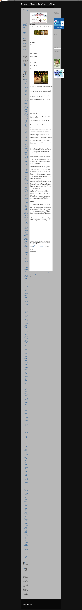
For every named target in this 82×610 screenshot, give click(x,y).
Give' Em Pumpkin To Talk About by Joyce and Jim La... (26, 467)
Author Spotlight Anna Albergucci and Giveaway (26, 270)
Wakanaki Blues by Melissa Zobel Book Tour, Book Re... (26, 455)
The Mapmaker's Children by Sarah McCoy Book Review (26, 436)
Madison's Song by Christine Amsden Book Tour (26, 356)
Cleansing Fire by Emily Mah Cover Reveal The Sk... (26, 526)
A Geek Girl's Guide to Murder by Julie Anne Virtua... (26, 123)
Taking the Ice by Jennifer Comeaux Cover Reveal (26, 440)
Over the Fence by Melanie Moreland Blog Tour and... (26, 494)
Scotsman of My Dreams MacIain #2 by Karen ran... (26, 211)
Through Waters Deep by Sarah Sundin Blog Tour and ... (26, 377)
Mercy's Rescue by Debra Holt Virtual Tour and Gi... (26, 386)
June (25, 561)
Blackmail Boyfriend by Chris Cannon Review (26, 483)
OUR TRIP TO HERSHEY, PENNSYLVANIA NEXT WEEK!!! (26, 420)
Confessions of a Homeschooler (25, 31)
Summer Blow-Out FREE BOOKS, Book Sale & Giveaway (26, 90)
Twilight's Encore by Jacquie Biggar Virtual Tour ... (26, 557)
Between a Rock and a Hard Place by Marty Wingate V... (26, 543)
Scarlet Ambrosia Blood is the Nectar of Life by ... (26, 222)
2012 (24, 570)
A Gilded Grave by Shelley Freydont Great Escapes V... (26, 413)
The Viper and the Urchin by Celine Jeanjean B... (26, 115)
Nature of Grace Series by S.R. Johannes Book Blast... (26, 428)
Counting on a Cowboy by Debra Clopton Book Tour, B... (26, 324)
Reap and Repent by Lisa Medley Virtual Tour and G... (26, 300)
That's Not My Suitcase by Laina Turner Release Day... (26, 218)
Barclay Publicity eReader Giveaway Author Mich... (25, 539)
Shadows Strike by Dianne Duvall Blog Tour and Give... (26, 424)
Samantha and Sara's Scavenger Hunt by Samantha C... (26, 498)
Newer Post (32, 272)
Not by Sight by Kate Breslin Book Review (26, 370)
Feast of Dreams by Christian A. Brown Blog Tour (26, 398)
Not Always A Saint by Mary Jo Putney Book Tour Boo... (26, 258)
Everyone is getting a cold (26, 383)
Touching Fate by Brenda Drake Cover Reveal (26, 546)
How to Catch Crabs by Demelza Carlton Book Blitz (26, 150)
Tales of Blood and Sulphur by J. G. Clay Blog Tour (26, 417)
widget (27, 10)
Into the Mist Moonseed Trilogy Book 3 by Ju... (26, 549)
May (25, 562)
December (25, 74)
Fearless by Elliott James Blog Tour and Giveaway (26, 475)
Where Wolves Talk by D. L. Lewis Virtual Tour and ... (26, 345)
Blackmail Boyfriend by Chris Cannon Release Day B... (26, 444)
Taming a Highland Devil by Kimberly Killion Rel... (26, 471)
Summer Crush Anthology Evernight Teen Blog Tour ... (26, 161)
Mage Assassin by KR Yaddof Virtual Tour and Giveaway (26, 479)
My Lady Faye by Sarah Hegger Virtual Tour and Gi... (26, 215)
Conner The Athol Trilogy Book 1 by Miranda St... (26, 233)
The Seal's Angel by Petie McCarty (25, 327)
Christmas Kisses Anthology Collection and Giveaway (25, 95)
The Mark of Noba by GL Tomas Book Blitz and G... (26, 180)
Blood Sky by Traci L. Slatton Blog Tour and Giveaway (26, 194)
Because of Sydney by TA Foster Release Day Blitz (26, 173)
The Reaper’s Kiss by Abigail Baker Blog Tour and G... (26, 112)
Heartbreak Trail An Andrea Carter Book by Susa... (26, 405)
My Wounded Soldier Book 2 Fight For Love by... (26, 523)
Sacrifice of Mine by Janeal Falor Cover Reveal (26, 126)
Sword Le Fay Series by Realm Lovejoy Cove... (26, 308)
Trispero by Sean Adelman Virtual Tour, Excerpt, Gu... (26, 390)
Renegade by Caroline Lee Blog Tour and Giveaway (26, 448)
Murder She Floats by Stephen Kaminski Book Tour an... (26, 145)
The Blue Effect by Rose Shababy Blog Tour (26, 108)
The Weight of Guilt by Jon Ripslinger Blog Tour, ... (26, 490)
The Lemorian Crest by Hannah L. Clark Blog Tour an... (26, 244)
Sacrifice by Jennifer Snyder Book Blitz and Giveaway (26, 511)
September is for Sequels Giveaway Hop (26, 101)
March (25, 564)
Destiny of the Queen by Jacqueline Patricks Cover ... (26, 141)
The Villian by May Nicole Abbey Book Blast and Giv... (26, 157)
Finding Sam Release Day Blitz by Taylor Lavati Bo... (26, 105)
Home (41, 272)
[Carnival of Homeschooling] (57, 67)
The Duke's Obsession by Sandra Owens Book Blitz (26, 316)
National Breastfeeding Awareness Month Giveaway (26, 198)
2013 (24, 569)
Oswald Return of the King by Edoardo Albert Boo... (26, 274)
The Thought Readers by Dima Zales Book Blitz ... (26, 402)
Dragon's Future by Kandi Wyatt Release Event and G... (26, 463)
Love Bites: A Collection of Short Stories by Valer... (26, 87)
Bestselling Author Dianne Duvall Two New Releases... (26, 207)
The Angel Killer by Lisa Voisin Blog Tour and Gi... (26, 247)
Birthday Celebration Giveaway (26, 98)
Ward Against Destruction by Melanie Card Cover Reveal (26, 304)
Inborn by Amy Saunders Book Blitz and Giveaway (26, 373)
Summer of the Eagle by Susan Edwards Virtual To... (26, 165)
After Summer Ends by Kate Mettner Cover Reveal (26, 353)
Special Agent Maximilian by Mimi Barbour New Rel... (26, 184)
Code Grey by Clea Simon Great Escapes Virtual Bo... (26, 83)
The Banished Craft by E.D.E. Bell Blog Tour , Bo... (26, 296)
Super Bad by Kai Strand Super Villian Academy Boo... (26, 278)
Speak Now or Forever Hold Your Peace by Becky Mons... (26, 519)
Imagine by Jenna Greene (25, 508)
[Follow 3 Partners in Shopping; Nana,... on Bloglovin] (57, 49)
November (25, 76)
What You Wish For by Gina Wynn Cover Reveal (26, 367)
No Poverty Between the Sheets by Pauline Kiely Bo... (26, 230)
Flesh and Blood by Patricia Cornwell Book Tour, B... (26, 534)
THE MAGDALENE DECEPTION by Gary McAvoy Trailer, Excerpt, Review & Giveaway (25, 26)
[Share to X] (46, 246)
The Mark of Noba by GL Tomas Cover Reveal (26, 451)
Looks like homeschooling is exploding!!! (25, 45)
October (25, 78)
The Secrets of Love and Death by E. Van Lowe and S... (26, 394)
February (25, 565)
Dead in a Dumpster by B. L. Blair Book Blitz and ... (26, 349)
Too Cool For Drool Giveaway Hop (26, 133)
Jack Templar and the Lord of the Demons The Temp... (26, 530)
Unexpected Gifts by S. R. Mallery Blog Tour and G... (26, 187)
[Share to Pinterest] (48, 246)
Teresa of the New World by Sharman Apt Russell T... (26, 202)
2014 (24, 568)
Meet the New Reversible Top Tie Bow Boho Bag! (25, 33)
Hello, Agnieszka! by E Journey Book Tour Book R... (26, 169)
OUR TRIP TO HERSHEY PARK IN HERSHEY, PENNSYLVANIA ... (26, 266)
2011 (24, 571)
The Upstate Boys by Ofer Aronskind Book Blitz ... (26, 290)
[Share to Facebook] (47, 246)
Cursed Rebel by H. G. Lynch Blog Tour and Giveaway (26, 331)
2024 (24, 64)
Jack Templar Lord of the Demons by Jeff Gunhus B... (26, 320)
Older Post (50, 272)
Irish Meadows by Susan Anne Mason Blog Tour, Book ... (26, 459)
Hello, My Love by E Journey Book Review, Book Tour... (26, 293)
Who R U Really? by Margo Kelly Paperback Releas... (26, 119)
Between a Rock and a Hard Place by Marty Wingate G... (26, 553)
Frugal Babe (24, 48)
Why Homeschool (25, 43)
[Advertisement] (36, 282)
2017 (24, 71)
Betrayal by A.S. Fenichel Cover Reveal (26, 502)
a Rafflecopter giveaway (33, 245)
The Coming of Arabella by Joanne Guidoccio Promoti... (26, 137)
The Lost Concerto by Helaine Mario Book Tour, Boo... (26, 339)
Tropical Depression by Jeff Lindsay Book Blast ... (26, 237)
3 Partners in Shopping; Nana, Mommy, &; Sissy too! (39, 4)
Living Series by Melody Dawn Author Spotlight (26, 240)
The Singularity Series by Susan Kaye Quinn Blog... (26, 226)
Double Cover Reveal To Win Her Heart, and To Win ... (26, 130)
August (25, 81)
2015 (24, 73)
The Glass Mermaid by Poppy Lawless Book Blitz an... (26, 515)
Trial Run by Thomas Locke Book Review (26, 380)
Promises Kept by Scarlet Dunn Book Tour (26, 254)
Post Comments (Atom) (37, 274)
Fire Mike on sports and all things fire (25, 38)
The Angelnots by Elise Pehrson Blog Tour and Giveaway (26, 432)
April (25, 563)
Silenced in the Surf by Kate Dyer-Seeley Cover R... (26, 342)
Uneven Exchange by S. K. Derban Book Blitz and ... (26, 177)
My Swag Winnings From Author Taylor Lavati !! (26, 286)
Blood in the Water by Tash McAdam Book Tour (26, 335)
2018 (24, 70)
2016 (24, 72)
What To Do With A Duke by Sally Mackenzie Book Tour (26, 262)
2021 (24, 66)
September (25, 79)
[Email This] (45, 246)
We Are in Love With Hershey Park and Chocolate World (26, 312)
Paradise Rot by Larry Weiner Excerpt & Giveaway (26, 505)
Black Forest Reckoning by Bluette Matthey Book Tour (26, 359)
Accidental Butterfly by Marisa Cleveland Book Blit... (26, 409)
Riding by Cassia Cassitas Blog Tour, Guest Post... (26, 190)
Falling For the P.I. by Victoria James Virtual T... (26, 487)
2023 (24, 65)
